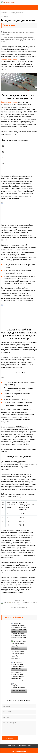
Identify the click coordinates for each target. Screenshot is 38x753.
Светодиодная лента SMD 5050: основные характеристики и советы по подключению (18, 654)
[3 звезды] (11, 602)
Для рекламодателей (24, 745)
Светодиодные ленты (9, 102)
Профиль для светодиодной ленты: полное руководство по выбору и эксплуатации (19, 634)
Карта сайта (11, 745)
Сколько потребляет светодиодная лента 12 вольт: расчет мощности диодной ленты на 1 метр (18, 40)
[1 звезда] (5, 603)
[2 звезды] (9, 602)
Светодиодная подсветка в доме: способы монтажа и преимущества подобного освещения (18, 676)
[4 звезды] (13, 602)
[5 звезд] (14, 602)
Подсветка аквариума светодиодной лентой (18, 691)
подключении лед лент (10, 59)
